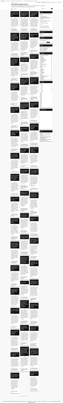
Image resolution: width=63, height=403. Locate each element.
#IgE (21, 123)
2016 (41, 101)
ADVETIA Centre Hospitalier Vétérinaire (45, 133)
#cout (15, 127)
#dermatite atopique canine (14, 30)
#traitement (12, 127)
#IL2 (35, 345)
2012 (41, 105)
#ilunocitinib (12, 369)
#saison (27, 123)
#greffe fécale (14, 79)
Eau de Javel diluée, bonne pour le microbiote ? (34, 104)
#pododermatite (13, 285)
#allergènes (33, 166)
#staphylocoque (34, 257)
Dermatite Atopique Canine (19, 4)
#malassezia (33, 71)
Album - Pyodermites (43, 50)
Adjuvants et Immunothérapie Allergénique (14, 133)
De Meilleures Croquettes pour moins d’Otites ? (34, 263)
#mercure (12, 238)
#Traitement (42, 57)
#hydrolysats (24, 343)
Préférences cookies (31, 402)
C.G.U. (48, 401)
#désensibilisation (13, 104)
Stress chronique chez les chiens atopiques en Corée (14, 375)
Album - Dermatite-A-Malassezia (45, 47)
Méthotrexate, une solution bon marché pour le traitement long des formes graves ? (24, 260)
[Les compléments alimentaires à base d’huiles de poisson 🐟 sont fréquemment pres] (15, 336)
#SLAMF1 (34, 299)
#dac (15, 126)
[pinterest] (39, 2)
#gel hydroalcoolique (35, 30)
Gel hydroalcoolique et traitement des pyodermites (34, 14)
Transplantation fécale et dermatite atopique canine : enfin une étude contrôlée (14, 61)
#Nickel (15, 238)
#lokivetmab (42, 61)
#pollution (24, 74)
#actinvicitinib (16, 369)
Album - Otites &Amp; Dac (44, 48)
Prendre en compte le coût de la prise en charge (14, 109)
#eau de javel (33, 120)
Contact (15, 8)
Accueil (12, 8)
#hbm (33, 50)
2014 (41, 103)
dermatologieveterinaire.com (44, 17)
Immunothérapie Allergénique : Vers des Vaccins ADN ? (34, 195)
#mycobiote (31, 72)
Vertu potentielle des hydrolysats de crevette (24, 327)
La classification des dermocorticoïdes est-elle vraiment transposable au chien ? (14, 37)
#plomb (16, 237)
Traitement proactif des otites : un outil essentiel (34, 305)
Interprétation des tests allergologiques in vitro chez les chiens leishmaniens (24, 304)
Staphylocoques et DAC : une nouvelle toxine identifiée (34, 240)
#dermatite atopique (15, 326)
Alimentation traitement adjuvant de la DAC (14, 14)
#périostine (33, 235)
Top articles (35, 401)
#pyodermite (22, 370)
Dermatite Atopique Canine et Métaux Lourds (14, 221)
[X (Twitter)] (37, 2)
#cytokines (31, 345)
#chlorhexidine (34, 29)
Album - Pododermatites (43, 49)
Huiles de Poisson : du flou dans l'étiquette (14, 332)
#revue (23, 166)
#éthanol (31, 30)
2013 (41, 104)
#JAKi (16, 171)
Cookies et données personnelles (55, 401)
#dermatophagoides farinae (24, 30)
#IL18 (14, 327)
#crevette (22, 344)
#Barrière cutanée (43, 66)
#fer (23, 185)
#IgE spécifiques (24, 123)
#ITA (14, 150)
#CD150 (31, 300)
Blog (41, 24)
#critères (17, 194)
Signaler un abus (43, 401)
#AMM (36, 166)
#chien (16, 104)
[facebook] (36, 2)
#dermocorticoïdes (15, 54)
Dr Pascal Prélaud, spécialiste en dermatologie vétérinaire (16, 401)
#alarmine (12, 327)
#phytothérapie (24, 230)
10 (26, 396)
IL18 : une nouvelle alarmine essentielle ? (15, 310)
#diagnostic (14, 194)
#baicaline (23, 97)
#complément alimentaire (14, 29)
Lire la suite (13, 27)
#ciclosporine (22, 278)
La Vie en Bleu (23, 282)
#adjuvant (12, 150)
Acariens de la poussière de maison (44, 27)
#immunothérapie (25, 29)
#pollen (21, 124)
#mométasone (17, 55)
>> (28, 396)
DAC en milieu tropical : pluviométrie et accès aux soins (34, 171)
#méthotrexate (24, 277)
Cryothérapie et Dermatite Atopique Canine (15, 268)
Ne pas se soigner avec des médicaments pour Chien (14, 155)
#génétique (31, 299)
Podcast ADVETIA (42, 138)
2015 (41, 102)
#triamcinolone (13, 55)
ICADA (46, 21)
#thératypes (36, 235)
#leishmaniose (24, 322)
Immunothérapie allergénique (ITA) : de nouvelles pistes (24, 14)
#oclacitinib (24, 53)
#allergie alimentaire (32, 98)
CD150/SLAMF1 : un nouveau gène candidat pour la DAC (34, 282)
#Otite (41, 65)
